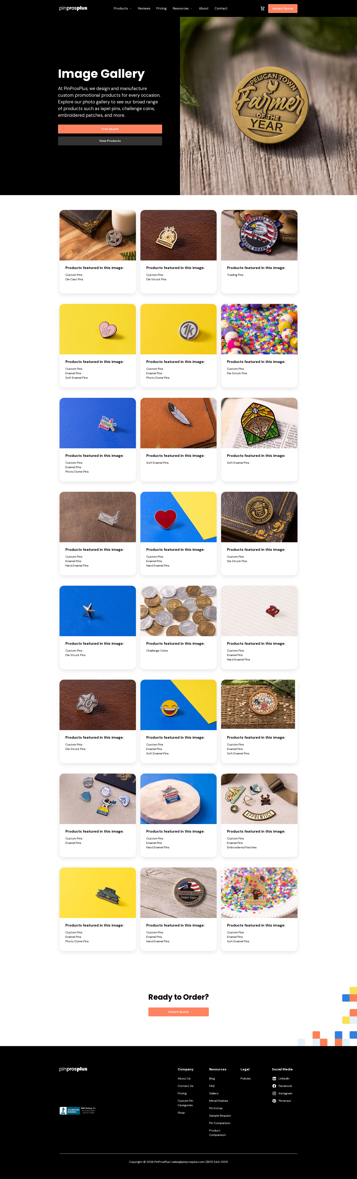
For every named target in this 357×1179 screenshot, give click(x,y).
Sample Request (220, 1116)
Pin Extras (216, 1108)
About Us (184, 1078)
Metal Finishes (218, 1101)
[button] (123, 8)
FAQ (212, 1086)
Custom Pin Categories (185, 1103)
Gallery (214, 1093)
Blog (212, 1078)
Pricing (182, 1093)
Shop (181, 1113)
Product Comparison (217, 1133)
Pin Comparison (219, 1123)
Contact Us (185, 1086)
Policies (246, 1078)
